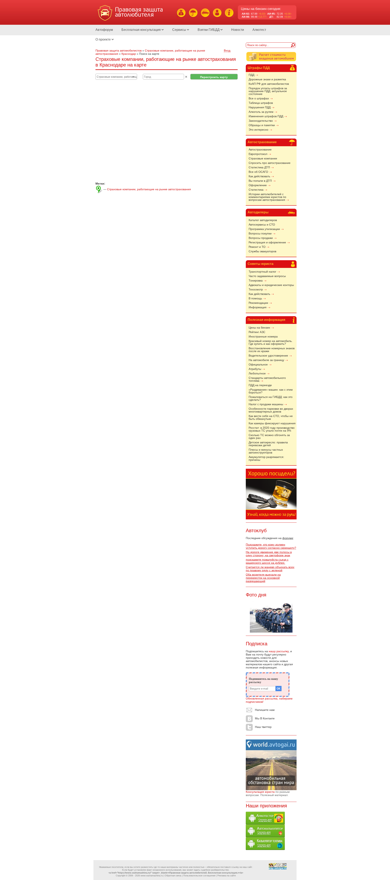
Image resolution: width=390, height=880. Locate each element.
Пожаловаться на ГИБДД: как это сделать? (270, 398)
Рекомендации (258, 302)
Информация (257, 307)
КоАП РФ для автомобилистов (269, 83)
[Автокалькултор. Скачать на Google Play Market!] (265, 836)
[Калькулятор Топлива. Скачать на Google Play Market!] (265, 849)
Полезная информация (266, 319)
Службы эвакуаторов (262, 251)
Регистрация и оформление (267, 242)
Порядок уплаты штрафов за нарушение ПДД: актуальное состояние (268, 91)
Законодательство (261, 120)
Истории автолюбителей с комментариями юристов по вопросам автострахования (267, 196)
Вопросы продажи (261, 238)
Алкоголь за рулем (261, 111)
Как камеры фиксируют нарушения (272, 423)
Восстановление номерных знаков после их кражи (272, 350)
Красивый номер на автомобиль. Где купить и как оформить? (270, 342)
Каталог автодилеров (263, 220)
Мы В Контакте (265, 718)
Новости (237, 29)
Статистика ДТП (259, 167)
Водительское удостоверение (268, 355)
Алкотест (259, 29)
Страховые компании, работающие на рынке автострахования (149, 189)
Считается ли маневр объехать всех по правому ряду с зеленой (270, 568)
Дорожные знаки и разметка (267, 79)
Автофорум (104, 29)
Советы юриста (260, 263)
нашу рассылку (279, 651)
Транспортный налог (262, 271)
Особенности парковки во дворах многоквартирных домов (271, 410)
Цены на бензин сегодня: (261, 9)
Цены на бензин (259, 327)
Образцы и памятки (262, 125)
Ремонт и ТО (257, 246)
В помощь (255, 298)
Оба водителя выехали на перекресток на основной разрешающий (263, 578)
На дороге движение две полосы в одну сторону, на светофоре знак (269, 553)
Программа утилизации (264, 229)
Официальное (258, 364)
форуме (287, 538)
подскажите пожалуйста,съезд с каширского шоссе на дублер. (267, 561)
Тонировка (256, 280)
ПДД (251, 74)
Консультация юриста (260, 791)
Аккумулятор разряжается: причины (266, 458)
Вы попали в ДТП (260, 180)
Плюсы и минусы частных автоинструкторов (266, 451)
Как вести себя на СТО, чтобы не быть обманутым (271, 417)
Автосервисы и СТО (262, 224)
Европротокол (258, 154)
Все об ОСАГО (258, 171)
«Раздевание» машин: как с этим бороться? (271, 391)
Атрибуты (255, 369)
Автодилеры (258, 212)
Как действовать (259, 176)
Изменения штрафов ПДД (266, 116)
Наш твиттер (263, 726)
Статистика (256, 189)
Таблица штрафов (261, 102)
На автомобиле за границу (266, 360)
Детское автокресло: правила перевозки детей (268, 444)
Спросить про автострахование (269, 162)
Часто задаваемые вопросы (267, 276)
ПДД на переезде (260, 385)
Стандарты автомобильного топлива (267, 379)
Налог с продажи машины (266, 404)
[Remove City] (186, 77)
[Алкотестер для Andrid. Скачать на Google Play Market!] (265, 823)
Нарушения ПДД (260, 107)
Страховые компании (263, 158)
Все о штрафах (259, 98)
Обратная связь (173, 875)
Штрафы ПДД (259, 68)
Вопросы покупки (260, 233)
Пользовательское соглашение (199, 875)
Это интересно (258, 129)
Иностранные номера (263, 336)
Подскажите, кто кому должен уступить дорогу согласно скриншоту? (271, 546)
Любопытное (257, 373)
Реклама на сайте (226, 875)
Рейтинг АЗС (257, 332)
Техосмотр (256, 289)
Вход (227, 50)
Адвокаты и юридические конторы (271, 285)
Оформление (258, 185)
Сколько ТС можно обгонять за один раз (269, 436)
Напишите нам (265, 709)
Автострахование (262, 142)
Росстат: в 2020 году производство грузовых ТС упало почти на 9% (272, 429)
